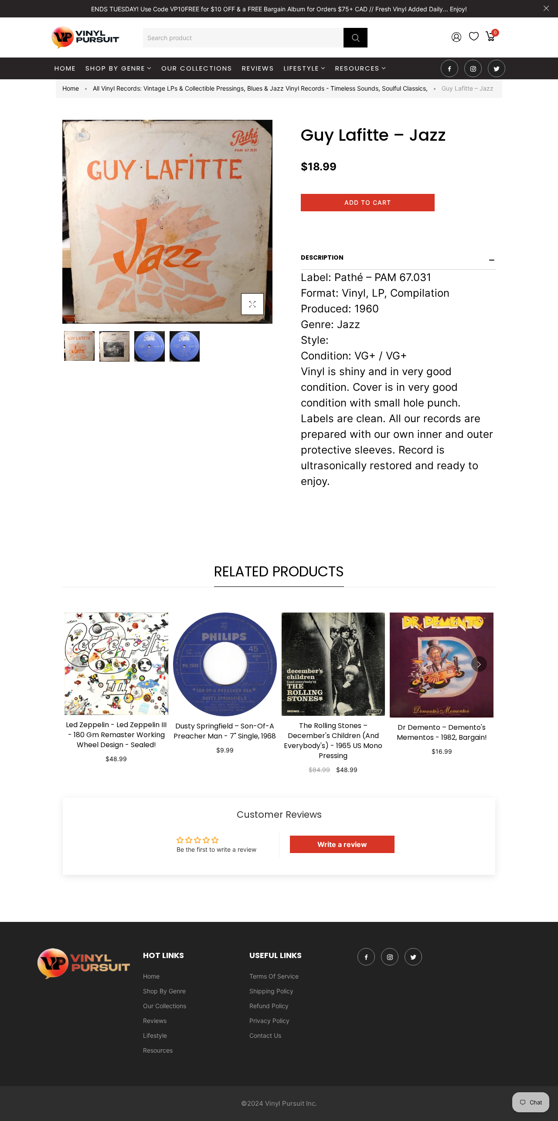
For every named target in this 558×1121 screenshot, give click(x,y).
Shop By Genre (164, 991)
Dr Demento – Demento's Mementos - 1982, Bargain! (442, 732)
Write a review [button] (342, 844)
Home (70, 88)
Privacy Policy (269, 1020)
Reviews (155, 1020)
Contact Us (265, 1035)
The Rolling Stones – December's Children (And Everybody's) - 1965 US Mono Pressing (333, 741)
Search (355, 37)
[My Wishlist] (474, 38)
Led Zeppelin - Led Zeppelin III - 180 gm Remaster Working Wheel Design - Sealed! (116, 735)
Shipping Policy (271, 991)
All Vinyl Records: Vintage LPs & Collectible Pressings (169, 88)
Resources (158, 1050)
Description (322, 257)
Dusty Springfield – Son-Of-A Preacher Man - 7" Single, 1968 (225, 731)
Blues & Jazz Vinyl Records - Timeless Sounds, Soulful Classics (337, 88)
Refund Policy (269, 1005)
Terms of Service (274, 976)
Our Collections (164, 1005)
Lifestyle (155, 1035)
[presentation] (79, 664)
